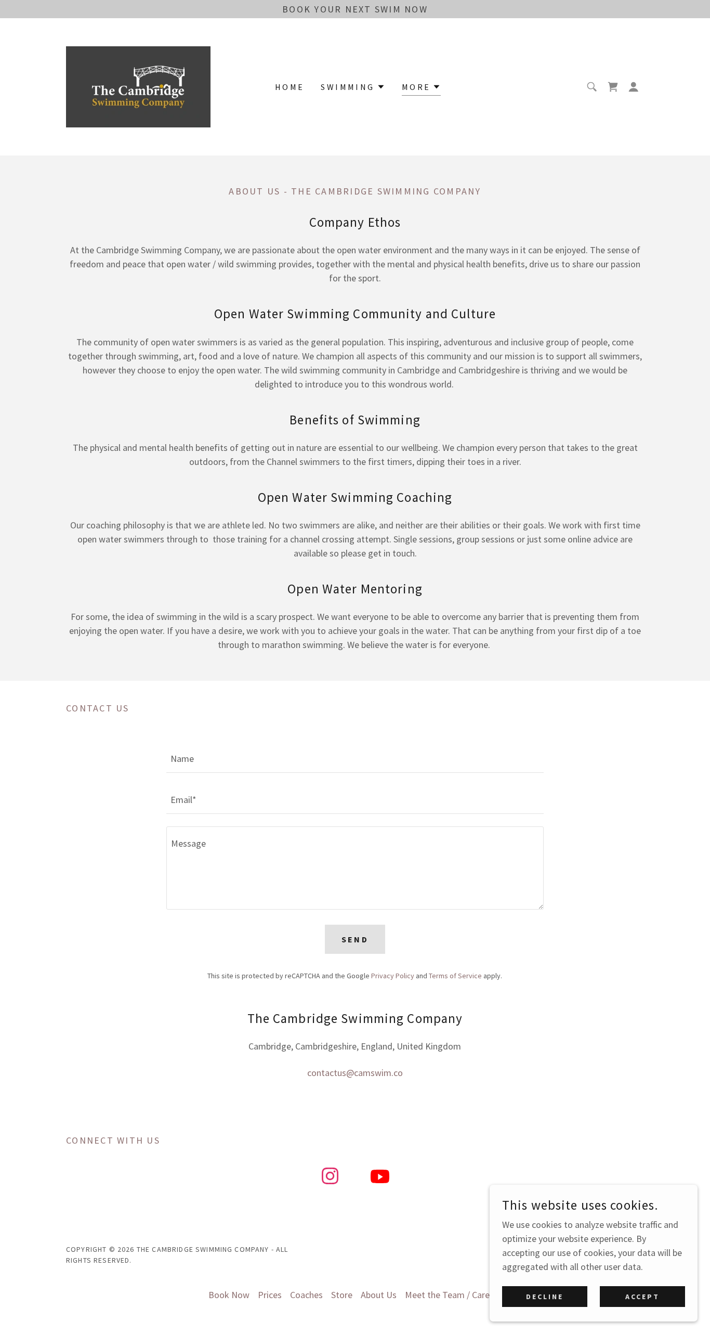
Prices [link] (270, 1295)
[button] (633, 86)
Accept (642, 1296)
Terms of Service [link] (455, 975)
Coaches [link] (306, 1295)
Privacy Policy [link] (392, 975)
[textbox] (354, 758)
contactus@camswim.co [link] (355, 1073)
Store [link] (341, 1295)
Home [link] (290, 87)
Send (355, 939)
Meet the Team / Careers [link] (453, 1295)
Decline (544, 1296)
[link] (138, 86)
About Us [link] (379, 1295)
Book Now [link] (228, 1295)
